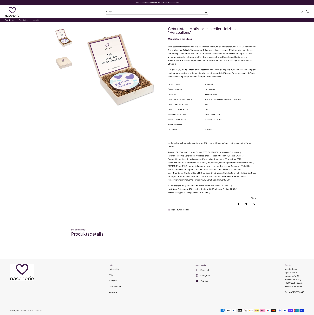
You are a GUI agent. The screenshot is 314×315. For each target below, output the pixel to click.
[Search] (205, 11)
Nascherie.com (21, 311)
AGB (111, 275)
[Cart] (306, 12)
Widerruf (113, 280)
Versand (113, 292)
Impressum (114, 269)
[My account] (301, 12)
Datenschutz (115, 286)
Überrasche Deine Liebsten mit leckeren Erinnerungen (157, 2)
